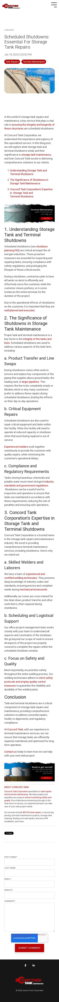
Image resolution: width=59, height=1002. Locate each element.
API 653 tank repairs (32, 812)
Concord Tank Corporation (16, 791)
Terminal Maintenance (34, 61)
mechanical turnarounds (33, 589)
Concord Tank (15, 729)
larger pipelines (30, 381)
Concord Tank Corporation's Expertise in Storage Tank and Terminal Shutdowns (31, 193)
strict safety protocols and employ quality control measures (28, 681)
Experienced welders (16, 446)
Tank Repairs (12, 61)
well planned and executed (19, 310)
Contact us (10, 751)
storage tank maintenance (36, 154)
